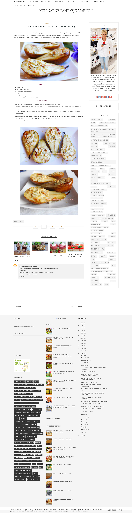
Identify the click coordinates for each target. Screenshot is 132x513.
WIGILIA (94, 281)
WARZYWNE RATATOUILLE (89, 382)
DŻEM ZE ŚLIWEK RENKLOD (61, 328)
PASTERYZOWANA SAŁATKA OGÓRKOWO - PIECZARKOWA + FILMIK (62, 356)
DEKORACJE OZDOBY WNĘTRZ (99, 152)
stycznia (83, 429)
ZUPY (106, 284)
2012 (81, 435)
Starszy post (77, 307)
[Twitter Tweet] (44, 225)
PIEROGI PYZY (96, 233)
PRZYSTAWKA (111, 252)
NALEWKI (104, 221)
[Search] (118, 11)
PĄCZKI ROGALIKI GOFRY (100, 227)
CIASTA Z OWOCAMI (99, 140)
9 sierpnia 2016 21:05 (31, 266)
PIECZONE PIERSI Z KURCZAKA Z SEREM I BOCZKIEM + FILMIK (63, 456)
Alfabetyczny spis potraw (40, 1)
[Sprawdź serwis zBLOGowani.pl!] (61, 318)
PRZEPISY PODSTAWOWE (102, 245)
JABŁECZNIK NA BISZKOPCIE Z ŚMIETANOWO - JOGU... (90, 374)
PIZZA (113, 233)
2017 (81, 345)
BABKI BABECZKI (97, 119)
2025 (81, 325)
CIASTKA (94, 143)
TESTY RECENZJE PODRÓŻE (99, 268)
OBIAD (113, 221)
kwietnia (83, 422)
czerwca (83, 417)
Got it (119, 510)
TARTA (113, 265)
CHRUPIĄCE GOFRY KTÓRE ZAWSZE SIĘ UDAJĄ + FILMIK (64, 381)
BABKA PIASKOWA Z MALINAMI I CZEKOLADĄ (94, 401)
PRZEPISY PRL (97, 249)
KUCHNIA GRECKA (96, 198)
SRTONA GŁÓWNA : (19, 1)
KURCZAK (111, 215)
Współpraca (59, 1)
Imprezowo (84, 1)
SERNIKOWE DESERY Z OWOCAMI (91, 408)
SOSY (93, 259)
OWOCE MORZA (95, 224)
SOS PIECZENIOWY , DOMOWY (62, 439)
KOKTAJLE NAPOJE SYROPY (100, 183)
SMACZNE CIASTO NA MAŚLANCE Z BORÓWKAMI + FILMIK (64, 406)
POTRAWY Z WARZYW (98, 239)
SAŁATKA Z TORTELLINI (88, 371)
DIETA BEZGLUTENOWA (98, 158)
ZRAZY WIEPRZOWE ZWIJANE (62, 482)
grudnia (83, 355)
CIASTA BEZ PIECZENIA (107, 123)
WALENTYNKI (111, 274)
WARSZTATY (94, 277)
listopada (84, 358)
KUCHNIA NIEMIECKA (96, 206)
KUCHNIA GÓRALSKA (97, 195)
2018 (81, 343)
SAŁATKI (103, 256)
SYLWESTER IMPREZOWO (100, 262)
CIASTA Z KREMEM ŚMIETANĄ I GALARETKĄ (103, 135)
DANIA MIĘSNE (97, 150)
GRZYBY (112, 171)
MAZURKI (94, 221)
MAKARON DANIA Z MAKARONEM (102, 218)
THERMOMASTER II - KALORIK (101, 271)
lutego (83, 427)
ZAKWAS (113, 281)
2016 (81, 348)
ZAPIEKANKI (96, 284)
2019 (81, 340)
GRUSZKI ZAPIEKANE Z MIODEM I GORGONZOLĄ (91, 385)
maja (82, 419)
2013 (81, 432)
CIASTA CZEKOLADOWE (99, 126)
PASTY (113, 224)
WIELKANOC (110, 277)
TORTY (93, 274)
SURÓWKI (112, 259)
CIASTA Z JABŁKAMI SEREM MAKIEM (103, 130)
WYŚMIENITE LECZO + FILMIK (62, 397)
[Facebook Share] (36, 225)
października (85, 360)
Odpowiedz (22, 276)
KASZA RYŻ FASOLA (98, 177)
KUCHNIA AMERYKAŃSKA (98, 189)
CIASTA (93, 122)
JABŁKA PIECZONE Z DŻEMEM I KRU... (92, 406)
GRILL (104, 171)
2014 (81, 353)
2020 (81, 338)
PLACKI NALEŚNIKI (97, 236)
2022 (81, 333)
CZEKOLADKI (112, 146)
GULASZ (94, 174)
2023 (81, 330)
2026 (81, 323)
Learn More (111, 510)
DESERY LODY (49, 23)
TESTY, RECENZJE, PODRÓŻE (25, 5)
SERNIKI (112, 256)
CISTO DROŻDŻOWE (109, 143)
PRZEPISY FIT (111, 242)
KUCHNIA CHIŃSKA (97, 192)
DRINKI (93, 168)
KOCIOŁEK (94, 180)
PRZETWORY (96, 252)
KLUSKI (113, 177)
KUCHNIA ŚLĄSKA (96, 211)
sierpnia (83, 365)
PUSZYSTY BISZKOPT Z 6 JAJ (62, 473)
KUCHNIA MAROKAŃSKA (97, 200)
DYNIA (102, 168)
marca (83, 424)
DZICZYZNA (112, 168)
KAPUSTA (112, 174)
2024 (81, 328)
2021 (81, 335)
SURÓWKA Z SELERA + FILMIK (62, 464)
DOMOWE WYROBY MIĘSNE (100, 166)
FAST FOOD (95, 171)
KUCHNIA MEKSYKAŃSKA (98, 203)
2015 (81, 350)
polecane (112, 236)
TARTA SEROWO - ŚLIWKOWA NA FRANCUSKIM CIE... (91, 379)
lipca (82, 414)
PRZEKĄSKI (95, 242)
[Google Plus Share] (53, 225)
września (84, 363)
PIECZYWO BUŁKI (97, 230)
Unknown (22, 266)
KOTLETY (111, 187)
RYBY (93, 256)
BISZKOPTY (112, 119)
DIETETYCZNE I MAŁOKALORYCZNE (103, 162)
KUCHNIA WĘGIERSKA (97, 215)
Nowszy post (21, 307)
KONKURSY (36, 421)
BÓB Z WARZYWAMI (87, 411)
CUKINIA (94, 146)
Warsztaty (72, 1)
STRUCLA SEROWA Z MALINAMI (90, 403)
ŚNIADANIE (95, 265)
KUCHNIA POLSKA (97, 209)
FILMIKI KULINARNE (98, 1)
